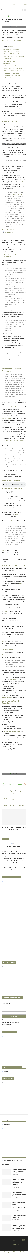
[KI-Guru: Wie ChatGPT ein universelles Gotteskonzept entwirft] (6, 1227)
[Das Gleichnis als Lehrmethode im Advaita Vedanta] (14, 817)
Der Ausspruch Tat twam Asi (9, 406)
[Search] (19, 10)
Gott (19, 639)
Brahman (15, 494)
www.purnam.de (14, 1244)
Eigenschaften (13, 679)
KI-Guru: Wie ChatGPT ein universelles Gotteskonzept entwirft (18, 1226)
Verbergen (10, 46)
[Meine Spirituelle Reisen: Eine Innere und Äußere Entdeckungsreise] (6, 1172)
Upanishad (20, 182)
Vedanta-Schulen (6, 418)
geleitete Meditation (7, 697)
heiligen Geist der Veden (18, 194)
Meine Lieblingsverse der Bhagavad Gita (19, 1216)
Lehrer (5, 611)
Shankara (4, 655)
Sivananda (9, 520)
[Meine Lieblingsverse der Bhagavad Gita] (6, 1218)
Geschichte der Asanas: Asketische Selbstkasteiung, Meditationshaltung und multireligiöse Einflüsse (18, 1206)
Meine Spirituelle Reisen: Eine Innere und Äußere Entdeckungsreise (19, 1171)
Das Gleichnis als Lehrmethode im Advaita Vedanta (19, 1194)
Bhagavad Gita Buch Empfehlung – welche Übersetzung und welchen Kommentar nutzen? (18, 1183)
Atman (3, 641)
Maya (20, 583)
